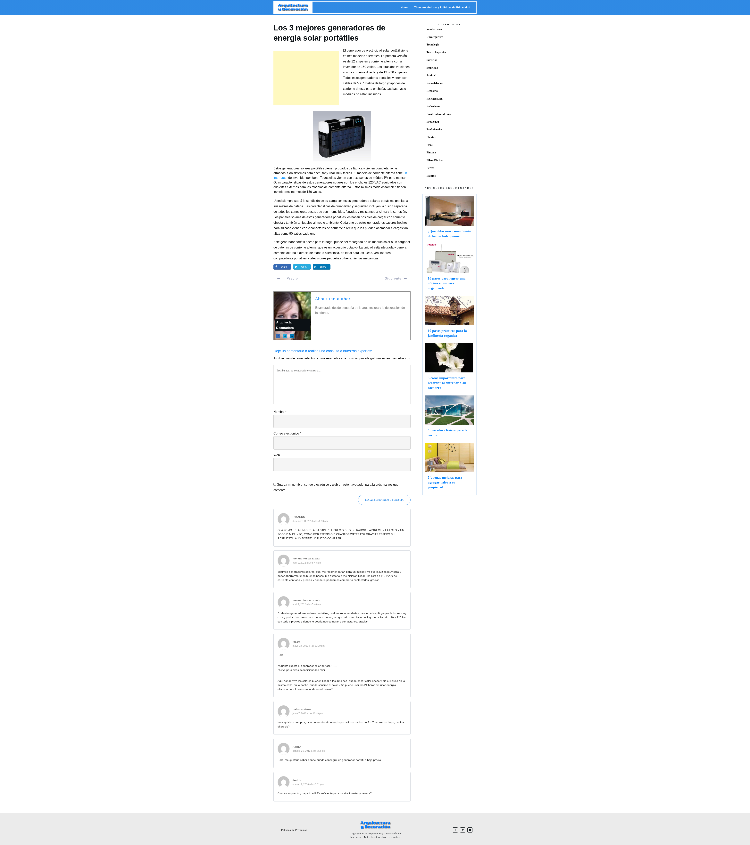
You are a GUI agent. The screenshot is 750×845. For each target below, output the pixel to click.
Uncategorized (435, 37)
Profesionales (434, 129)
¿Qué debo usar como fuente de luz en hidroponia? (449, 219)
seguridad (432, 67)
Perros (430, 168)
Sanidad (431, 75)
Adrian (297, 746)
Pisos (429, 144)
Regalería (432, 90)
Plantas (431, 137)
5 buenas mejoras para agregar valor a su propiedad (449, 468)
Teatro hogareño (436, 52)
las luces (366, 253)
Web (276, 455)
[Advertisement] (306, 78)
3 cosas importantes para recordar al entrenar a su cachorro (449, 368)
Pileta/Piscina (435, 160)
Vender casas (434, 29)
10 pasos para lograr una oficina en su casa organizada (449, 269)
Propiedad (433, 121)
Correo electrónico (287, 433)
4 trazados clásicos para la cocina (449, 418)
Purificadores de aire (439, 114)
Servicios (432, 60)
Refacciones (433, 106)
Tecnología (433, 44)
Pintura (431, 152)
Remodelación (435, 83)
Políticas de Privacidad (294, 830)
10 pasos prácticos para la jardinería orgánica (449, 318)
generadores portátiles (375, 77)
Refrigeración (435, 98)
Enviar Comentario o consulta (384, 500)
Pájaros (431, 175)
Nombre (280, 411)
